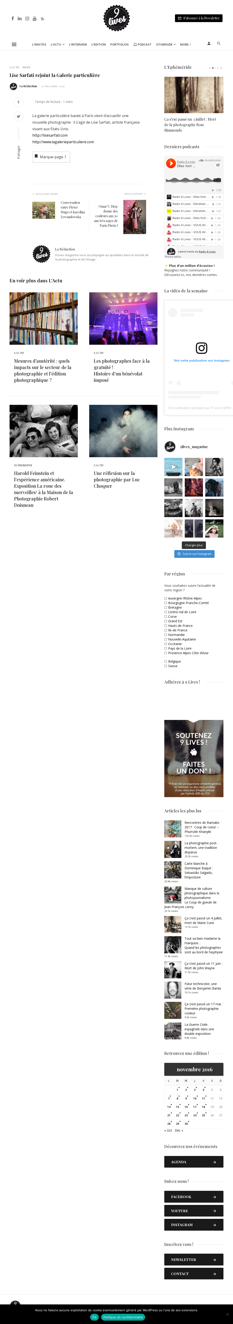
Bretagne (175, 607)
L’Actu (56, 44)
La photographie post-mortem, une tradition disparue (201, 847)
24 (194, 1115)
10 (194, 1098)
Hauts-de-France (180, 625)
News (26, 67)
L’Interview (78, 44)
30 (186, 1124)
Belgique (174, 661)
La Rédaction (28, 86)
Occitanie (175, 644)
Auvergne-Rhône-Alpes (185, 598)
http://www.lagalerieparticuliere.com (63, 141)
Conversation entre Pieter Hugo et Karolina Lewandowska (73, 209)
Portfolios (119, 44)
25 (203, 1115)
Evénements (23, 465)
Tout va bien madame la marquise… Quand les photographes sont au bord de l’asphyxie (204, 945)
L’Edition (98, 44)
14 (168, 1107)
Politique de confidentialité (123, 1317)
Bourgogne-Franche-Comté (188, 603)
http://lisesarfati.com (50, 135)
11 (203, 1098)
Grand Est (175, 621)
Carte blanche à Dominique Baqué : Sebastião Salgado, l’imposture (199, 870)
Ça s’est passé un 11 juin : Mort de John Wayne (203, 965)
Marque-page (53, 156)
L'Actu (14, 67)
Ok (94, 1317)
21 (168, 1115)
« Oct (168, 1130)
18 (203, 1107)
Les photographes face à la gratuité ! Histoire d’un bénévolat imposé (122, 370)
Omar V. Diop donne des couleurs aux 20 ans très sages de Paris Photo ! (106, 216)
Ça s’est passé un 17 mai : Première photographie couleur (204, 1008)
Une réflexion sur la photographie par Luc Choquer (117, 479)
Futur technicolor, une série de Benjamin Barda (203, 986)
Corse (172, 616)
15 (177, 1107)
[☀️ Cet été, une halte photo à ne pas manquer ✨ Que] (214, 467)
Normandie (176, 635)
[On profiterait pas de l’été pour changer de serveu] (173, 467)
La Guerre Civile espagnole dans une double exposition (199, 1029)
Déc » (179, 1130)
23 (186, 1115)
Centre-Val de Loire (182, 612)
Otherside (164, 44)
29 (177, 1124)
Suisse (172, 666)
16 (186, 1107)
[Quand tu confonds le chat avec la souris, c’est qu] (194, 467)
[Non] (227, 1314)
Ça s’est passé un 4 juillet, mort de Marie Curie (203, 920)
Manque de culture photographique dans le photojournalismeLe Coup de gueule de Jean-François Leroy (191, 897)
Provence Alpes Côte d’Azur (188, 653)
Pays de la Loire (180, 648)
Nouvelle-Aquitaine (182, 639)
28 (168, 1124)
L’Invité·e (39, 44)
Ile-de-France (177, 630)
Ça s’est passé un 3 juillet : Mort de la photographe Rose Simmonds (190, 125)
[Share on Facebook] (18, 102)
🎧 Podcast (142, 44)
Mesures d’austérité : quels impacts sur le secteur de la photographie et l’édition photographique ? (42, 370)
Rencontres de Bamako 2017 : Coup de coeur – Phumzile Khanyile (202, 827)
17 (194, 1107)
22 (177, 1115)
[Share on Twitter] (18, 117)
